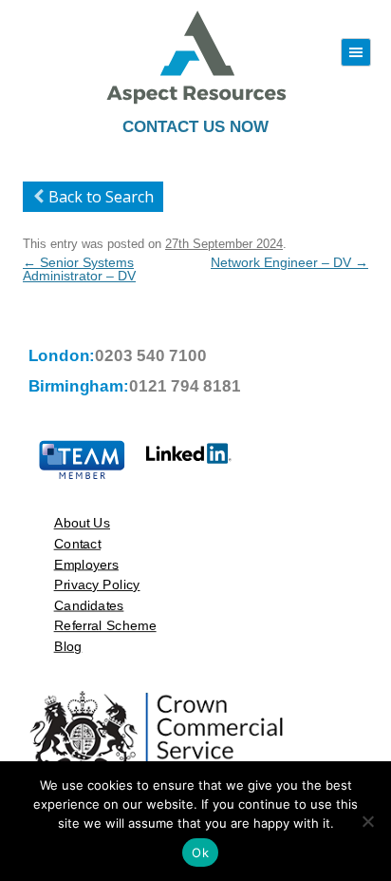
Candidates (89, 605)
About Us (82, 523)
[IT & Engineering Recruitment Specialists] (195, 101)
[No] (367, 821)
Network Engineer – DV (289, 262)
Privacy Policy (97, 584)
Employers (86, 564)
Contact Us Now (195, 127)
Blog (68, 646)
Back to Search (101, 196)
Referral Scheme (105, 626)
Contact (78, 543)
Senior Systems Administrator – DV (79, 269)
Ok (200, 852)
